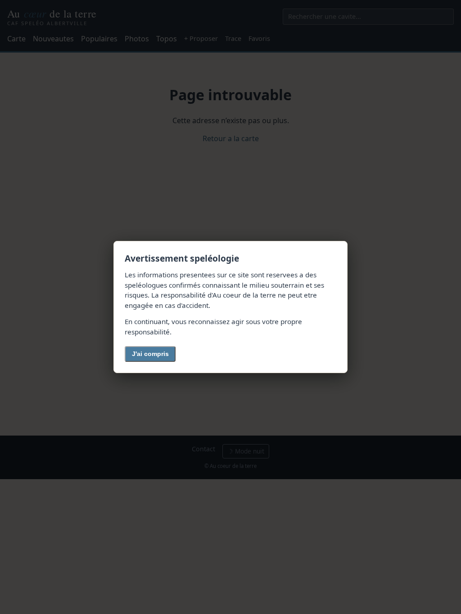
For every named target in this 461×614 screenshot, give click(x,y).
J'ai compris (150, 353)
